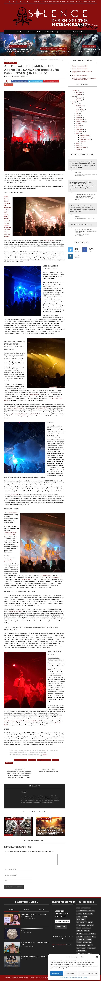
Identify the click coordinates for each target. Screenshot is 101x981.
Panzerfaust (55, 760)
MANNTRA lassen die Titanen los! (53, 52)
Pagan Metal (81, 948)
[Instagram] (9, 1)
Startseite (6, 59)
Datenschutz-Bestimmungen (75, 977)
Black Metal (10, 818)
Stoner (77, 145)
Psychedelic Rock (85, 139)
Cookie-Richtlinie (64, 977)
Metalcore (87, 942)
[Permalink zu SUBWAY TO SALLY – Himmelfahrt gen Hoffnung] (71, 196)
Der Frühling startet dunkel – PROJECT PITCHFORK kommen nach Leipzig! (50, 832)
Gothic (85, 46)
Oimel (8, 76)
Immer (41, 909)
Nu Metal (78, 125)
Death (85, 916)
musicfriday (81, 945)
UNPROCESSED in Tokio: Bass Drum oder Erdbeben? (18, 51)
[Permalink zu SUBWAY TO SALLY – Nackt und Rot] (71, 217)
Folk (42, 48)
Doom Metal (81, 925)
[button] (97, 957)
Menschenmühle (46, 760)
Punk (89, 953)
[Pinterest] (13, 1)
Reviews (63, 48)
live (93, 936)
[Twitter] (20, 1)
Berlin (91, 911)
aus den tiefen (82, 911)
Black (79, 913)
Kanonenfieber (32, 760)
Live (24, 46)
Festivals (78, 98)
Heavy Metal (79, 119)
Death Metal (79, 110)
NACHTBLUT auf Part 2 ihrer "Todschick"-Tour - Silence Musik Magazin (85, 231)
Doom (77, 112)
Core (11, 46)
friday (86, 931)
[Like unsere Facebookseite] (84, 249)
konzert (80, 936)
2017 (82, 908)
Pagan (77, 127)
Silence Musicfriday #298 (79, 69)
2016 (78, 908)
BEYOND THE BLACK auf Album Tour (34, 957)
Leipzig (39, 760)
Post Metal (91, 948)
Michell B (78, 172)
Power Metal (79, 129)
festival (90, 925)
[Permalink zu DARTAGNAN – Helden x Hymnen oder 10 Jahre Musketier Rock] (71, 173)
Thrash (78, 149)
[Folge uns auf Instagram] (70, 256)
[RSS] (17, 1)
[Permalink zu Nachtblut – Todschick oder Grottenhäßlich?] (71, 231)
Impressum (85, 977)
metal (79, 942)
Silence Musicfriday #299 (79, 66)
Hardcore (78, 117)
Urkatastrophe (9, 762)
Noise (77, 123)
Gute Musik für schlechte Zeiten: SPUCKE (82, 72)
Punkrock (82, 141)
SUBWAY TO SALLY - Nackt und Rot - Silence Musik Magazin (86, 195)
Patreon (44, 754)
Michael (77, 216)
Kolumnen (79, 94)
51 (34, 918)
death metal (81, 919)
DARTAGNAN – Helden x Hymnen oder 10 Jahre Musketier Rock (84, 78)
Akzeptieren (56, 973)
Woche (11, 909)
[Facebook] (6, 1)
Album (88, 908)
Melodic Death (80, 121)
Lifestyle (74, 90)
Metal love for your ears (58, 944)
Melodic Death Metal (84, 939)
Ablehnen (70, 973)
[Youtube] (24, 1)
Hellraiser (24, 760)
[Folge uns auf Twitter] (70, 249)
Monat (26, 909)
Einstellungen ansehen (88, 973)
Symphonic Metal (81, 147)
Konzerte (18, 46)
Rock (77, 133)
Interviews (79, 92)
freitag (79, 931)
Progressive (79, 131)
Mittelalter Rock (52, 48)
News (48, 818)
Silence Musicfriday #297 (79, 75)
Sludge (78, 143)
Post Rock (82, 137)
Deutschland (81, 922)
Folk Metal (86, 928)
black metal (17, 760)
